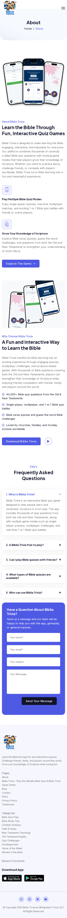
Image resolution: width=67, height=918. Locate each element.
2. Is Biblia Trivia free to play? (25, 545)
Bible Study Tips (11, 821)
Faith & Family (9, 828)
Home (28, 28)
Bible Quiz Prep (10, 817)
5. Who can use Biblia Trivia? (24, 592)
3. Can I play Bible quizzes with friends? (31, 559)
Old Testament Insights (14, 836)
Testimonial (8, 804)
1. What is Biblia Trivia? (20, 494)
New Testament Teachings (16, 832)
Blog (4, 788)
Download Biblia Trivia (21, 441)
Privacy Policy (9, 800)
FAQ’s (5, 796)
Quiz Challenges (11, 840)
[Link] (10, 742)
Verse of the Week (12, 848)
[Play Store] (34, 878)
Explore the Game (19, 263)
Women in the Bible (12, 852)
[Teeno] (10, 7)
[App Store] (12, 878)
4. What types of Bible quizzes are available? (28, 576)
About (5, 777)
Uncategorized (10, 844)
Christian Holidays (11, 825)
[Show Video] (49, 441)
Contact (6, 792)
